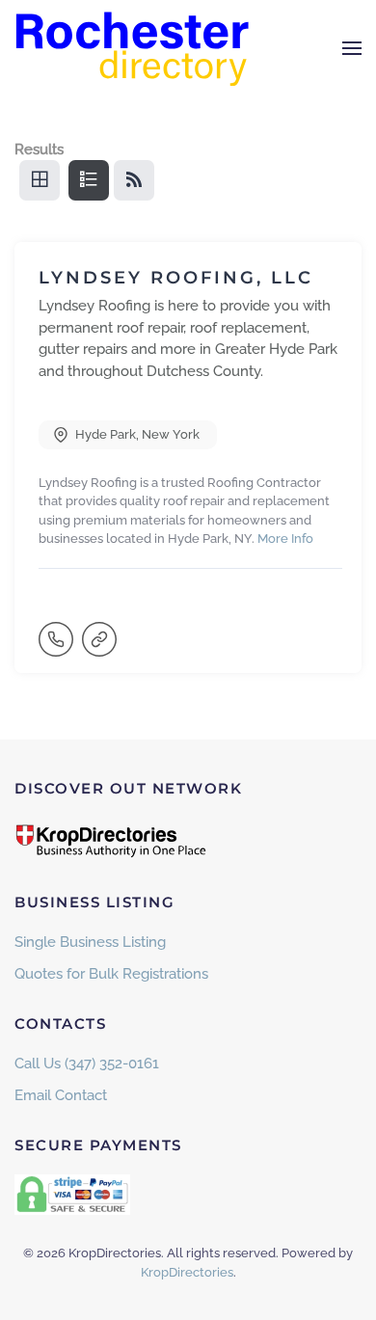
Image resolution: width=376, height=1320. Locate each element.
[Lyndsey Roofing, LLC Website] (101, 648)
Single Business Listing (90, 942)
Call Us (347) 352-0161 (86, 1063)
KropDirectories (187, 1272)
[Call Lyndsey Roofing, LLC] (58, 648)
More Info (285, 538)
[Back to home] (134, 48)
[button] (352, 48)
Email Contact (60, 1095)
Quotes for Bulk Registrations (111, 974)
